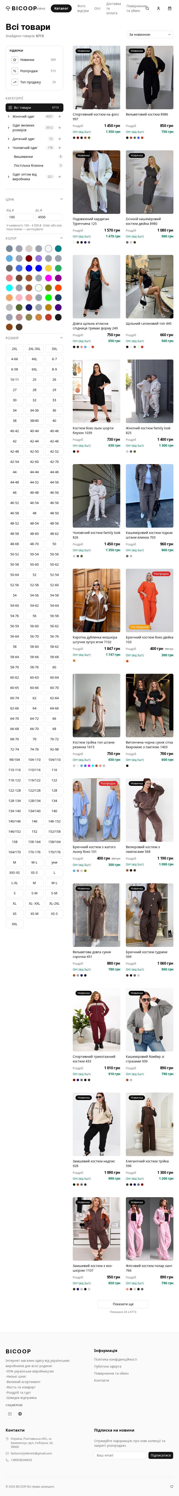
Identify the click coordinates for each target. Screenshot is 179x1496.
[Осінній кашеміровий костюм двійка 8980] (149, 182)
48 (34, 513)
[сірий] (9, 307)
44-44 (34, 472)
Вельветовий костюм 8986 (147, 114)
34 (15, 410)
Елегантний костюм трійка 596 (147, 1163)
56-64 (14, 636)
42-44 (34, 441)
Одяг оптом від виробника (25, 176)
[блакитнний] (19, 258)
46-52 (14, 503)
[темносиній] (29, 307)
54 (15, 595)
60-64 (54, 677)
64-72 (34, 718)
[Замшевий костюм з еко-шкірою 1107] (96, 1229)
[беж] (29, 248)
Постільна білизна (28, 165)
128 (54, 790)
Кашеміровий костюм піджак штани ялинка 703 (149, 535)
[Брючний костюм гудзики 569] (149, 915)
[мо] (19, 288)
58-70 (14, 667)
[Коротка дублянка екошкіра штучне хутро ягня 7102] (96, 600)
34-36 (34, 410)
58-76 (34, 667)
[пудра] (19, 297)
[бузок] (38, 258)
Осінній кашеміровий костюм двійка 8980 (143, 221)
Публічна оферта (107, 1366)
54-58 (54, 595)
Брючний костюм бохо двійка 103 (149, 639)
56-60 (34, 626)
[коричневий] (19, 278)
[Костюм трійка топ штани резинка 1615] (96, 705)
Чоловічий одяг (25, 147)
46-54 (34, 503)
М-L (34, 862)
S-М (34, 893)
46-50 (54, 492)
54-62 (34, 605)
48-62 (54, 533)
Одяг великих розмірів (23, 127)
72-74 (14, 749)
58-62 (54, 646)
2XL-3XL (34, 348)
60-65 (14, 687)
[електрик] (38, 268)
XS (15, 913)
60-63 (34, 677)
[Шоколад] (19, 327)
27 (15, 390)
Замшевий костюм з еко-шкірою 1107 (93, 1268)
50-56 (54, 554)
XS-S (54, 913)
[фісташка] (9, 317)
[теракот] (38, 307)
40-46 (54, 431)
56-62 (54, 626)
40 (54, 420)
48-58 (14, 533)
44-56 (54, 482)
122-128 (14, 790)
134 (54, 800)
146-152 (54, 821)
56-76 (54, 636)
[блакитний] (9, 258)
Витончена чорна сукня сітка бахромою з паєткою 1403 (149, 744)
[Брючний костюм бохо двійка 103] (149, 600)
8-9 (54, 369)
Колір (11, 238)
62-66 (14, 708)
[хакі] (29, 317)
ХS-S (34, 872)
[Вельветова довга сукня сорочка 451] (96, 915)
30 (15, 400)
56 (34, 616)
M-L (54, 883)
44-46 (54, 472)
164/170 (14, 852)
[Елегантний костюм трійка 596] (149, 1124)
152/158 (54, 831)
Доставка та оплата (113, 8)
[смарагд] (19, 307)
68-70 (14, 739)
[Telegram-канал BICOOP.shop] (20, 1414)
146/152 (14, 831)
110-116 (14, 770)
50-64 (14, 574)
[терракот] (48, 307)
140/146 (14, 821)
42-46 (54, 441)
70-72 (54, 739)
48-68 (14, 544)
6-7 (54, 359)
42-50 (34, 451)
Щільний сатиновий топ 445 (149, 323)
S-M (54, 893)
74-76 (34, 749)
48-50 (54, 513)
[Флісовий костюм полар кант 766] (149, 1229)
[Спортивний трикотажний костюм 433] (96, 1019)
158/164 (54, 842)
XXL (14, 924)
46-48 (34, 492)
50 (54, 544)
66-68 (14, 729)
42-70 (54, 461)
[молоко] (38, 288)
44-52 (34, 482)
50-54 (34, 554)
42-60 (34, 461)
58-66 (34, 657)
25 (34, 379)
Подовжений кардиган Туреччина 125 (91, 221)
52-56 (14, 585)
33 (54, 400)
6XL (34, 369)
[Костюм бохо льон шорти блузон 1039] (96, 391)
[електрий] (29, 268)
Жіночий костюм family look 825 (148, 430)
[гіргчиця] (48, 258)
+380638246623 (21, 1460)
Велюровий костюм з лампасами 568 (143, 849)
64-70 (14, 718)
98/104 (14, 759)
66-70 (34, 729)
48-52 (14, 523)
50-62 (54, 564)
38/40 (34, 420)
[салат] (48, 297)
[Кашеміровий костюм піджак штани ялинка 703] (149, 496)
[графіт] (9, 268)
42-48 (14, 451)
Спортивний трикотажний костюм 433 (94, 1058)
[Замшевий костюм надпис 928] (96, 1124)
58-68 (54, 657)
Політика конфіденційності (115, 1359)
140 (54, 811)
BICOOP (24, 8)
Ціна (10, 199)
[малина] (48, 278)
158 (14, 842)
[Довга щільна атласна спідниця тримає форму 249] (96, 286)
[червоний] (48, 317)
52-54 (54, 574)
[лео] (38, 278)
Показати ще (123, 1304)
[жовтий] (48, 268)
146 (34, 821)
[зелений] (58, 268)
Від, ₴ (10, 210)
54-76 (14, 616)
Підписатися (161, 1455)
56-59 (14, 626)
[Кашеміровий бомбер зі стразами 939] (149, 1019)
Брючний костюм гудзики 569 (146, 954)
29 (54, 390)
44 (15, 472)
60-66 (34, 687)
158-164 (34, 842)
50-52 (14, 554)
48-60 (34, 533)
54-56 (34, 595)
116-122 (14, 780)
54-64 (54, 605)
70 (34, 739)
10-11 (14, 379)
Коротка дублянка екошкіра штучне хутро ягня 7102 (95, 639)
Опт (97, 8)
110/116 (34, 770)
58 (15, 646)
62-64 (54, 698)
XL (14, 903)
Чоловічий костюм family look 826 (96, 535)
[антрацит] (9, 248)
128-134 (14, 800)
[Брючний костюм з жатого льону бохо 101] (96, 810)
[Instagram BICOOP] (10, 1414)
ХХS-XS (14, 872)
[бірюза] (58, 248)
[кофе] (29, 278)
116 (54, 770)
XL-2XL (54, 903)
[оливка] (48, 288)
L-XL (14, 883)
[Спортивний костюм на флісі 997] (96, 77)
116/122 (34, 780)
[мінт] (9, 288)
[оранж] (58, 288)
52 (34, 574)
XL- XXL (34, 903)
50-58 (14, 564)
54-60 (14, 605)
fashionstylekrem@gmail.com (31, 1453)
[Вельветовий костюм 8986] (149, 77)
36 (54, 410)
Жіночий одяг (23, 116)
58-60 (34, 646)
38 (15, 420)
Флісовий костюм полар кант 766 (149, 1268)
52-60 (54, 585)
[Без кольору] (38, 248)
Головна (38, 8)
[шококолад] (9, 327)
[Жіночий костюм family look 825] (149, 391)
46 (15, 492)
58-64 (14, 657)
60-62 (14, 677)
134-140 (14, 811)
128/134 (34, 800)
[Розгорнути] (9, 116)
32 (34, 400)
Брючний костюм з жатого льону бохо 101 (94, 849)
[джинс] (19, 268)
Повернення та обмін (137, 8)
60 (54, 667)
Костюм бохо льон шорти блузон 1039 (93, 430)
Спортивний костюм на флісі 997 (96, 116)
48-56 (54, 523)
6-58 (14, 369)
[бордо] (29, 258)
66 (54, 718)
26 (54, 379)
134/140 (34, 811)
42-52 (54, 451)
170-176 (34, 852)
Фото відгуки (83, 8)
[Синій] (58, 297)
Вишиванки (23, 156)
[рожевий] (29, 297)
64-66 (54, 708)
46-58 (14, 513)
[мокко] (29, 288)
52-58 (34, 585)
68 (54, 729)
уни (54, 862)
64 (34, 708)
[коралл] (9, 278)
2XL (14, 348)
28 (34, 390)
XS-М (34, 913)
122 (54, 780)
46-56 (54, 503)
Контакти (101, 1380)
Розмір (12, 338)
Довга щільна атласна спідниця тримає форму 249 (95, 325)
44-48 (14, 482)
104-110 (34, 759)
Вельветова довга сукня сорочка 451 (92, 954)
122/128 (34, 790)
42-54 (14, 461)
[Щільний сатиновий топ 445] (149, 286)
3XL (54, 348)
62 (34, 698)
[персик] (9, 297)
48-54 (34, 523)
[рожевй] (38, 297)
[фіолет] (58, 307)
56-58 (54, 616)
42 (15, 441)
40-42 (14, 431)
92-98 (54, 749)
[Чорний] (58, 317)
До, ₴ (38, 210)
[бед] (19, 248)
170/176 (54, 852)
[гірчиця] (58, 258)
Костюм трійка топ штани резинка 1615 (93, 744)
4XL (34, 359)
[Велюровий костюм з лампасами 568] (149, 810)
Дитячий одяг (24, 139)
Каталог (61, 8)
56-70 (34, 636)
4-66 (14, 359)
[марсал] (58, 278)
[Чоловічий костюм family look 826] (96, 496)
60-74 (14, 698)
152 (34, 831)
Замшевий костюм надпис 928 (94, 1163)
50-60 (34, 564)
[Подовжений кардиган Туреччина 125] (96, 182)
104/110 (54, 759)
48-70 (34, 544)
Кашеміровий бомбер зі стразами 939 (145, 1058)
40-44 (34, 431)
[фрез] (19, 317)
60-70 (54, 687)
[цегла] (38, 317)
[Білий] (48, 248)
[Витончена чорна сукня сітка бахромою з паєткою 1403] (149, 705)
